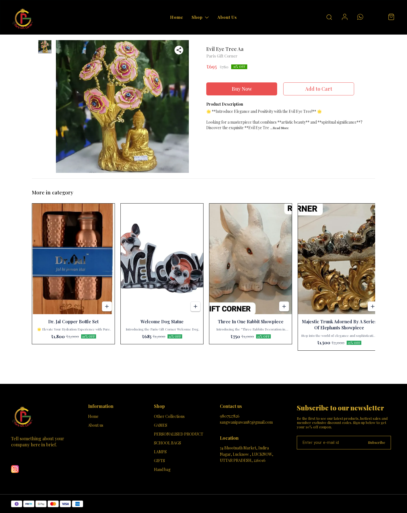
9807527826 (229, 416)
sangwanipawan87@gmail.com (246, 422)
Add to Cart (318, 88)
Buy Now (242, 88)
